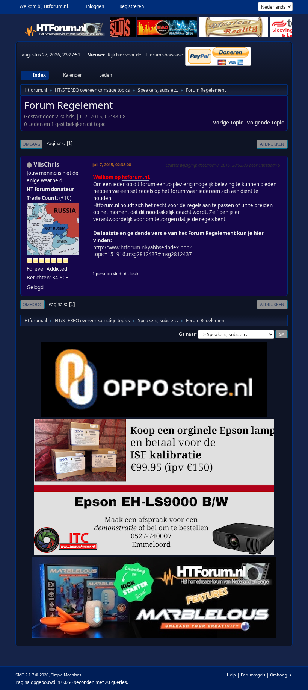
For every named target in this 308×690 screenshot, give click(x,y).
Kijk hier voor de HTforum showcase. (146, 55)
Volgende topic (265, 122)
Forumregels (253, 675)
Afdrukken (272, 144)
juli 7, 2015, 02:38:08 (111, 164)
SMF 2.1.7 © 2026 (31, 675)
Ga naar (187, 334)
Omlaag (31, 144)
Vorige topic (228, 122)
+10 (65, 197)
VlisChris (46, 164)
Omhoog (32, 304)
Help (231, 675)
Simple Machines (66, 675)
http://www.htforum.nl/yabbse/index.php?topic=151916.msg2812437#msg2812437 (142, 251)
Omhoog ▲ (281, 675)
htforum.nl (135, 177)
